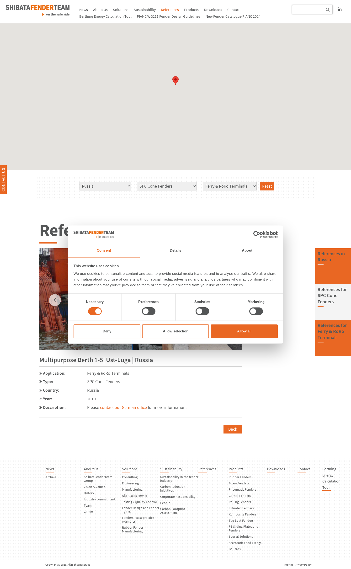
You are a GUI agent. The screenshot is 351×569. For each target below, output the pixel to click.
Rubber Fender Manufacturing (132, 529)
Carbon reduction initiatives (172, 488)
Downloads (213, 9)
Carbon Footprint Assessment (172, 511)
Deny (107, 331)
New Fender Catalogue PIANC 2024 (233, 16)
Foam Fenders (239, 483)
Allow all (244, 331)
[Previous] (55, 300)
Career (88, 512)
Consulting (130, 477)
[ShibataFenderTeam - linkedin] (339, 9)
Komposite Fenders (242, 514)
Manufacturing (132, 489)
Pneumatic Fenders (242, 489)
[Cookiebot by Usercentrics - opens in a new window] (257, 234)
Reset (267, 186)
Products (191, 9)
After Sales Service (135, 496)
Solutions (120, 9)
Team (88, 505)
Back (232, 429)
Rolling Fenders (240, 502)
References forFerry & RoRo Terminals (332, 331)
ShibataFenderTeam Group (98, 478)
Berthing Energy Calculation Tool (105, 16)
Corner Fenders (240, 496)
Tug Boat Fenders (241, 520)
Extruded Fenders (241, 508)
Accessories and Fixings (245, 543)
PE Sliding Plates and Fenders (243, 528)
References (170, 9)
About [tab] (247, 250)
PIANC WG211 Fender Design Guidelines (168, 16)
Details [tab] (175, 250)
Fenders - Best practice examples (138, 519)
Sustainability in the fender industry (179, 478)
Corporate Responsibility (178, 497)
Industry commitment (99, 499)
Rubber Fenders (240, 477)
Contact (233, 9)
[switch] (148, 311)
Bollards (235, 549)
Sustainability (145, 9)
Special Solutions (241, 536)
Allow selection (175, 331)
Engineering (130, 483)
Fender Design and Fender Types (140, 510)
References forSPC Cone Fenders (332, 295)
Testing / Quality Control (139, 502)
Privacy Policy (303, 564)
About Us (100, 9)
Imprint (288, 564)
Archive (51, 477)
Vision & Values (94, 487)
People (165, 503)
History (89, 493)
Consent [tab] (104, 250)
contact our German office (123, 407)
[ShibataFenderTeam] (37, 15)
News (83, 9)
